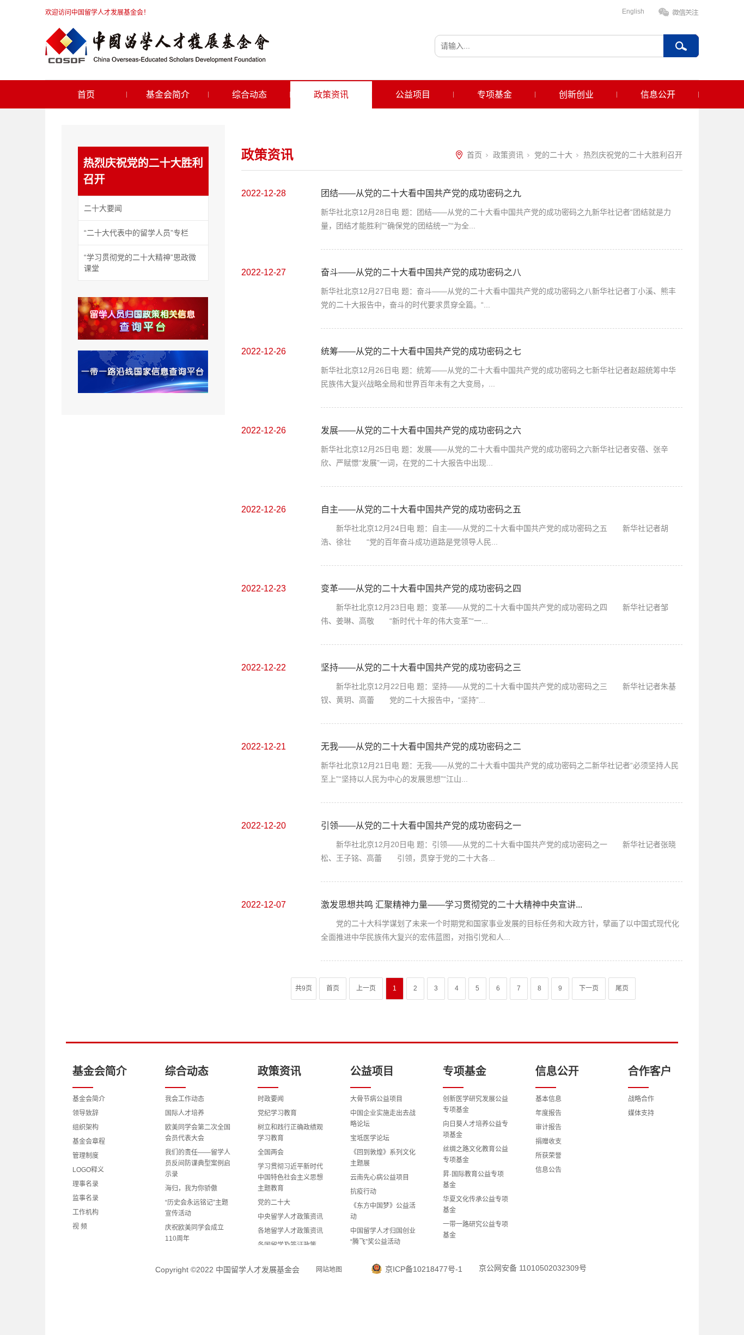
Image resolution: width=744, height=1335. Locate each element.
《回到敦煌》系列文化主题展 (383, 1158)
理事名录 (85, 1184)
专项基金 (494, 94)
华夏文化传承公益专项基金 (475, 1204)
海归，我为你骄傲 (191, 1188)
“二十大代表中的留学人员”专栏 (136, 232)
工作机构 (85, 1212)
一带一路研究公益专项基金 (475, 1230)
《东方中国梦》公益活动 (383, 1211)
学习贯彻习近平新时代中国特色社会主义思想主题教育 (290, 1177)
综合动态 (249, 94)
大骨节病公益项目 (376, 1099)
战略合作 (641, 1099)
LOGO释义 (88, 1170)
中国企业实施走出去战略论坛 (383, 1118)
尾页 (622, 988)
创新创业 (576, 94)
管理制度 (85, 1155)
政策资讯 (331, 94)
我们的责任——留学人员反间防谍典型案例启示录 (197, 1163)
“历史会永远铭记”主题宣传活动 (196, 1208)
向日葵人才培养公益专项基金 (475, 1129)
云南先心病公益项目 (379, 1177)
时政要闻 (271, 1099)
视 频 (79, 1226)
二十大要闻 (103, 208)
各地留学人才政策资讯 (290, 1231)
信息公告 (548, 1170)
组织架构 (85, 1127)
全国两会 (271, 1152)
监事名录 (85, 1198)
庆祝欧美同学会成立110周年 (194, 1233)
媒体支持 (641, 1113)
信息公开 (658, 94)
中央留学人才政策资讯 (290, 1217)
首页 (86, 94)
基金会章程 (88, 1141)
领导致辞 (85, 1113)
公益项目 (412, 94)
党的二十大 (553, 154)
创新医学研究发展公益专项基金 (475, 1104)
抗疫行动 (363, 1191)
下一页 (589, 988)
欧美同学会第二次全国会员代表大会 (197, 1132)
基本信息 (548, 1099)
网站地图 (329, 1269)
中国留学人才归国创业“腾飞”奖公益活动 (383, 1236)
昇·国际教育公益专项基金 (473, 1179)
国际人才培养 (184, 1113)
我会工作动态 (184, 1099)
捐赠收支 (548, 1141)
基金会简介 (168, 94)
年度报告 (548, 1113)
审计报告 (548, 1127)
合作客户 (650, 1071)
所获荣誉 (548, 1155)
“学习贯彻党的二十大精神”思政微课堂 (140, 263)
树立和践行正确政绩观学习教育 (290, 1132)
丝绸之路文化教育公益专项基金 (475, 1154)
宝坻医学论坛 (369, 1138)
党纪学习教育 (277, 1113)
